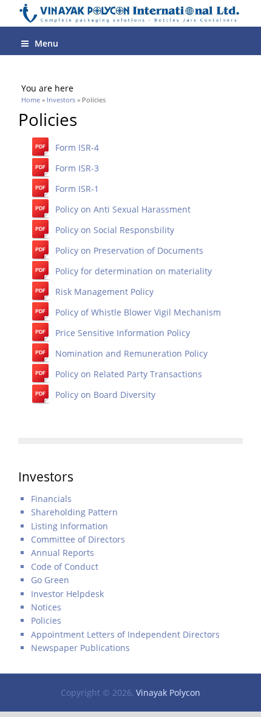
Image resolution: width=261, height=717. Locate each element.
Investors (61, 99)
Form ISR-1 (77, 188)
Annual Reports (62, 552)
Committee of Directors (78, 539)
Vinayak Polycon (168, 692)
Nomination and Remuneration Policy (131, 353)
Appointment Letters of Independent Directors (125, 634)
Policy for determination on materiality (133, 271)
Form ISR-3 (77, 168)
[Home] (130, 13)
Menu (46, 43)
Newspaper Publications (80, 647)
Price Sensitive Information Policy (122, 333)
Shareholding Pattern (74, 512)
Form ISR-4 (77, 147)
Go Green (50, 580)
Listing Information (69, 526)
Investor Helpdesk (67, 594)
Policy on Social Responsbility (114, 230)
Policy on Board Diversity (105, 394)
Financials (51, 498)
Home (30, 99)
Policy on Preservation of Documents (129, 250)
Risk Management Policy (104, 291)
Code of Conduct (64, 566)
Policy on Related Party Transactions (128, 374)
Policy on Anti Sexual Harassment (123, 209)
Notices (46, 607)
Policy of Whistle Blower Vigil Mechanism (138, 312)
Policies (46, 620)
